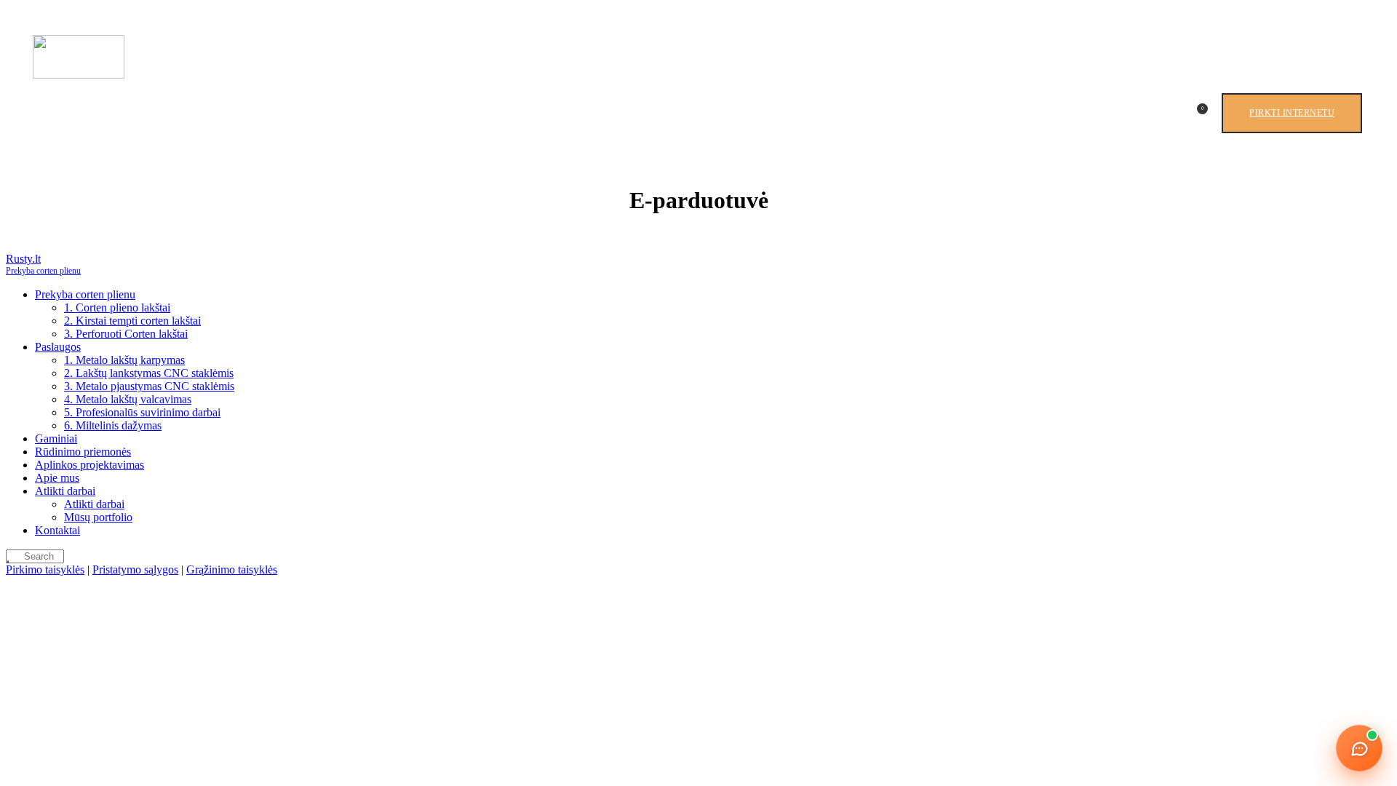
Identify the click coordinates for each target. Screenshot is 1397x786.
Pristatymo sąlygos (135, 569)
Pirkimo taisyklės (45, 569)
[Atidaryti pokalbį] (1359, 748)
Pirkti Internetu (1291, 113)
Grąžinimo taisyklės (231, 569)
